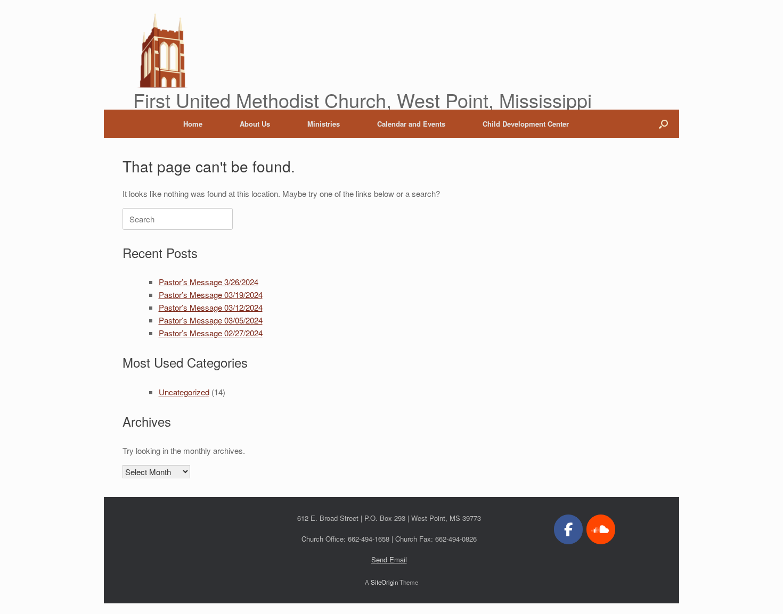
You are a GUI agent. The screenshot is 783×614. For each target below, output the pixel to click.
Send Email (389, 559)
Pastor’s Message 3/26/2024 (208, 281)
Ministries (323, 124)
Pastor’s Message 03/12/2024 (211, 307)
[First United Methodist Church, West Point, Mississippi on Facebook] (568, 529)
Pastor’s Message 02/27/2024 (211, 332)
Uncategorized (184, 391)
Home (192, 124)
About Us (255, 124)
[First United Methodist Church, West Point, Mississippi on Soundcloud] (600, 529)
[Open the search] (663, 124)
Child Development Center (526, 124)
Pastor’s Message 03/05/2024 (211, 320)
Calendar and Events (411, 124)
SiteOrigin (384, 582)
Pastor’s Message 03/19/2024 (211, 294)
